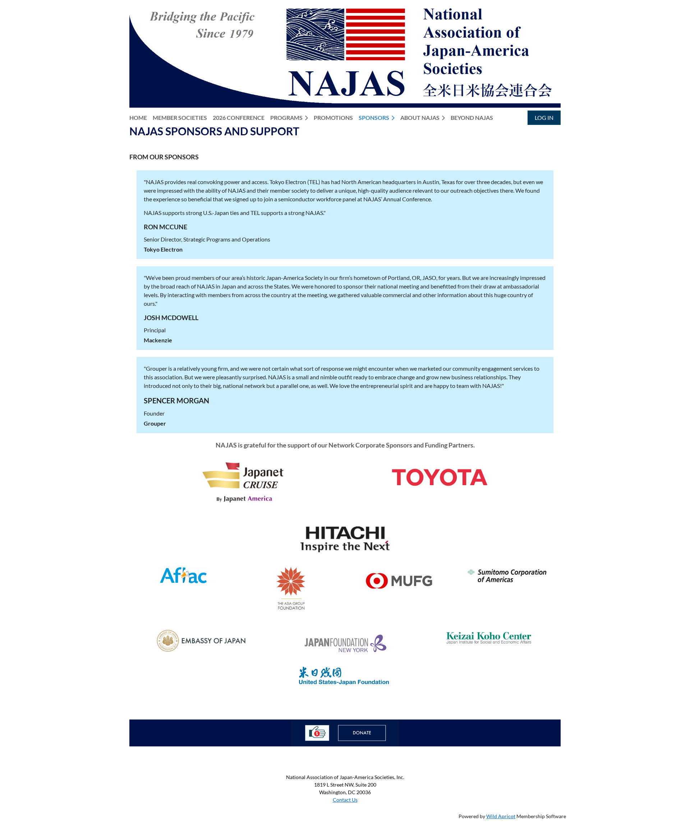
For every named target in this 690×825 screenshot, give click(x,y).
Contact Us (345, 800)
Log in (544, 117)
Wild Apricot (500, 816)
